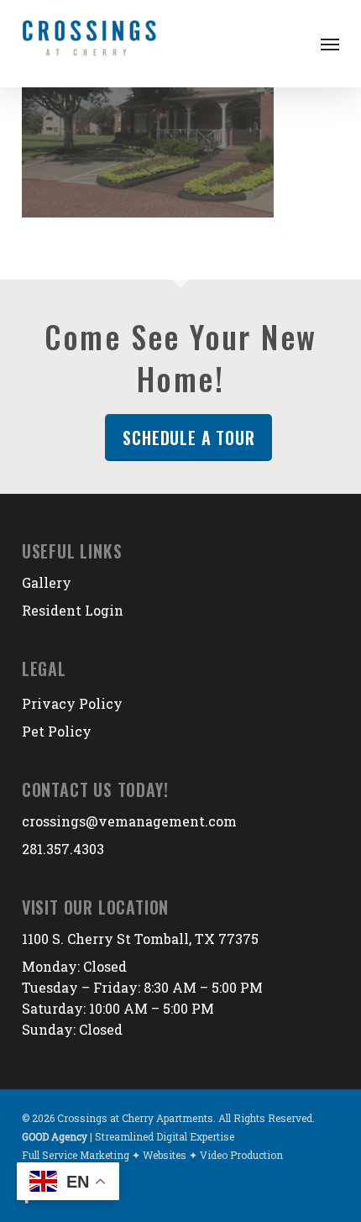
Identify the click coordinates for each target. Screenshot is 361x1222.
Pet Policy (57, 731)
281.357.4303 (63, 848)
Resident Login (72, 610)
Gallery (46, 582)
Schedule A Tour (188, 437)
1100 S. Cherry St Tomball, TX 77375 (140, 938)
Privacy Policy (72, 703)
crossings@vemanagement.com (129, 821)
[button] (330, 43)
